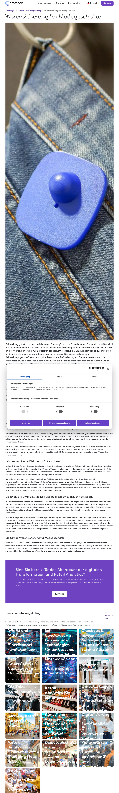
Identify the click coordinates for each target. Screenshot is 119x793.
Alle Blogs (9, 11)
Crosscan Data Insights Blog (29, 11)
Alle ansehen (109, 614)
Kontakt (107, 3)
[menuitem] (39, 3)
